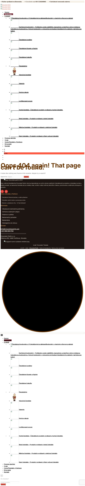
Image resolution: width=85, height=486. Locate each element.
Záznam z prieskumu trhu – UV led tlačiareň (14, 203)
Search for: (4, 177)
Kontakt (46, 245)
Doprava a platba (8, 214)
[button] (4, 149)
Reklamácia (6, 220)
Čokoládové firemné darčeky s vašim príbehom (14, 197)
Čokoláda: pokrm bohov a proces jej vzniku (13, 200)
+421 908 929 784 (7, 231)
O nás (34, 245)
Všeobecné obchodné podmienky (13, 209)
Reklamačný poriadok (9, 217)
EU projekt (40, 245)
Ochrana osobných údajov (11, 212)
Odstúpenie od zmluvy (9, 223)
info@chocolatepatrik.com (10, 229)
